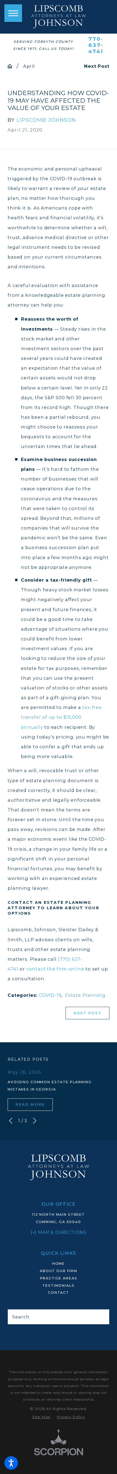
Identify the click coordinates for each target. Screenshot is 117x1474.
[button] (11, 1463)
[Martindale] (58, 1332)
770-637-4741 (96, 45)
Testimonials (58, 1285)
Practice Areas (58, 1278)
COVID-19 (50, 995)
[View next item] (35, 1121)
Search (20, 1317)
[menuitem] (58, 1263)
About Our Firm (58, 1271)
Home (58, 1264)
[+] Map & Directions (58, 1232)
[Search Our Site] (102, 1317)
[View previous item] (11, 1121)
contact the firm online (55, 969)
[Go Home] (12, 66)
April (29, 66)
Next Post (87, 1013)
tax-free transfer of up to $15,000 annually (61, 717)
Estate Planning (85, 995)
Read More (30, 1104)
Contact (58, 1293)
